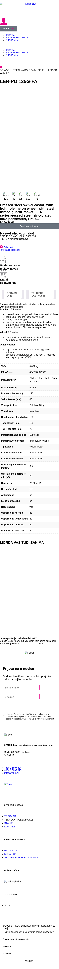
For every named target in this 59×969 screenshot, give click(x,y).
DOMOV (4, 70)
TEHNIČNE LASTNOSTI (38, 294)
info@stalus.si (21, 239)
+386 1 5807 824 (27, 236)
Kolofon (7, 946)
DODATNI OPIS (12, 294)
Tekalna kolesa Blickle (17, 37)
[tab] (13, 294)
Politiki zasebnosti (46, 719)
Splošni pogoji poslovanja (16, 939)
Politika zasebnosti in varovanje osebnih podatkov (28, 932)
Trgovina (10, 35)
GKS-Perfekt (12, 40)
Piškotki (7, 953)
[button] (29, 45)
